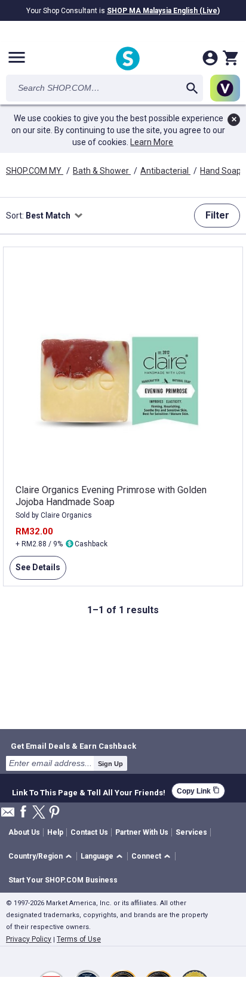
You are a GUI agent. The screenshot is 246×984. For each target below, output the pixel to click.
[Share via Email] (7, 815)
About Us (24, 832)
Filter (217, 215)
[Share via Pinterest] (54, 812)
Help (55, 832)
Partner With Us (141, 832)
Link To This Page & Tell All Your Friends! (88, 791)
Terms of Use (79, 939)
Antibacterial (165, 171)
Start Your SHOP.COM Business (63, 880)
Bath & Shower (102, 171)
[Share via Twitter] (38, 812)
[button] (42, 856)
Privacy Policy (28, 939)
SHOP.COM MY (34, 171)
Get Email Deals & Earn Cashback (73, 746)
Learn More (151, 142)
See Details (35, 571)
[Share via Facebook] (23, 812)
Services (191, 832)
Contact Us (89, 832)
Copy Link (198, 790)
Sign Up (110, 763)
